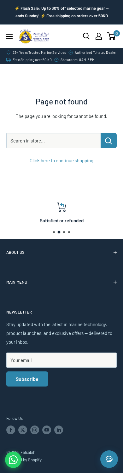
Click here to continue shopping (61, 160)
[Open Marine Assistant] (109, 459)
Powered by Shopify (24, 459)
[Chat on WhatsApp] (13, 460)
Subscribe (27, 379)
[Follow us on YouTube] (46, 430)
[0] (111, 36)
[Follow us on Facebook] (10, 430)
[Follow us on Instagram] (34, 430)
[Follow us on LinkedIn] (58, 430)
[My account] (99, 36)
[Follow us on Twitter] (22, 430)
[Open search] (86, 36)
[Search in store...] (109, 140)
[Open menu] (9, 36)
